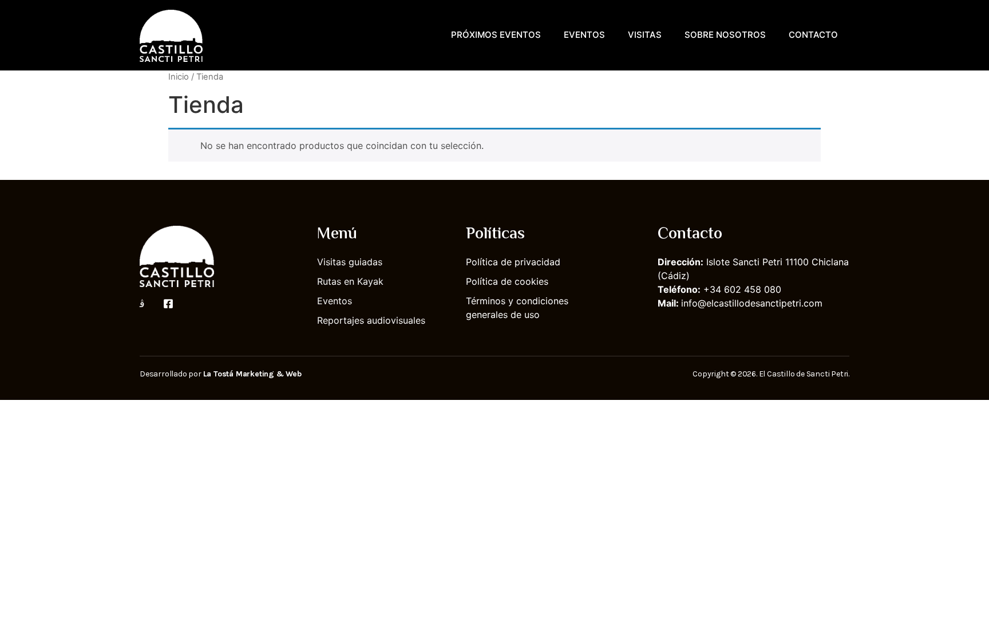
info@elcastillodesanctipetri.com (751, 303)
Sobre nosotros (725, 34)
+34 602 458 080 (742, 289)
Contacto (813, 34)
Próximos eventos (496, 34)
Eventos (584, 34)
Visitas (645, 34)
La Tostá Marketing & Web (252, 374)
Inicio (178, 77)
